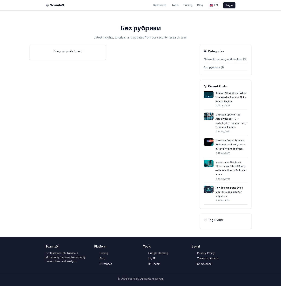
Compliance (204, 264)
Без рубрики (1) (214, 67)
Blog (200, 5)
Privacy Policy (206, 253)
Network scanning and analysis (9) (225, 59)
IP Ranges (106, 264)
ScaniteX (57, 5)
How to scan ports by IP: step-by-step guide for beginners (229, 191)
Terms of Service (207, 258)
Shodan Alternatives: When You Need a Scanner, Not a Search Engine (231, 97)
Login (229, 5)
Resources (159, 5)
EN (216, 5)
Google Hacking (158, 253)
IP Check (154, 264)
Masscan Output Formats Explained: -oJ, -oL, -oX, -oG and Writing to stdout (230, 144)
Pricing (188, 5)
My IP (152, 258)
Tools (175, 5)
